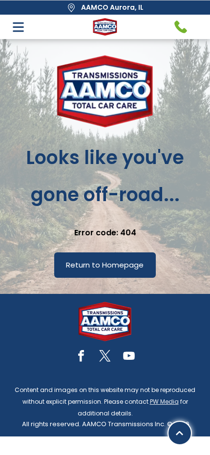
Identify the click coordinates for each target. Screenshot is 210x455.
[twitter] (105, 357)
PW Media (164, 401)
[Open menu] (18, 27)
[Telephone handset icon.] (180, 27)
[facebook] (81, 357)
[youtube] (129, 357)
